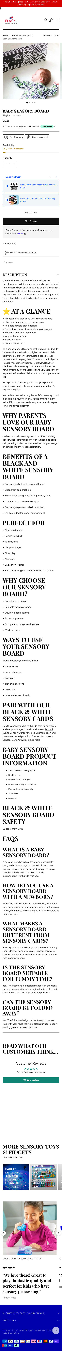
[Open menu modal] (58, 20)
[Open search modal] (45, 20)
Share (9, 263)
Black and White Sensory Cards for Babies (38, 184)
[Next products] (56, 177)
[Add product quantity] (5, 164)
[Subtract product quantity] (14, 164)
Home (5, 35)
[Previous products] (50, 177)
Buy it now (31, 221)
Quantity (7, 157)
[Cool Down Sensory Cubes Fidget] (30, 1228)
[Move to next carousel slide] (58, 1233)
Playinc (7, 115)
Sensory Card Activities (15, 739)
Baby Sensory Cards (21, 35)
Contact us (31, 252)
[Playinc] (11, 19)
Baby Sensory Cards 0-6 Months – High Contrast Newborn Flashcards (38, 198)
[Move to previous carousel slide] (3, 1233)
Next (57, 35)
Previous (47, 35)
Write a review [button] (31, 1080)
